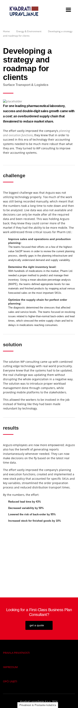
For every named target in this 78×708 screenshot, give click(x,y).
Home (6, 31)
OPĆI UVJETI (10, 681)
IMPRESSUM (10, 667)
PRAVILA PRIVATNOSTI (16, 653)
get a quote (37, 625)
